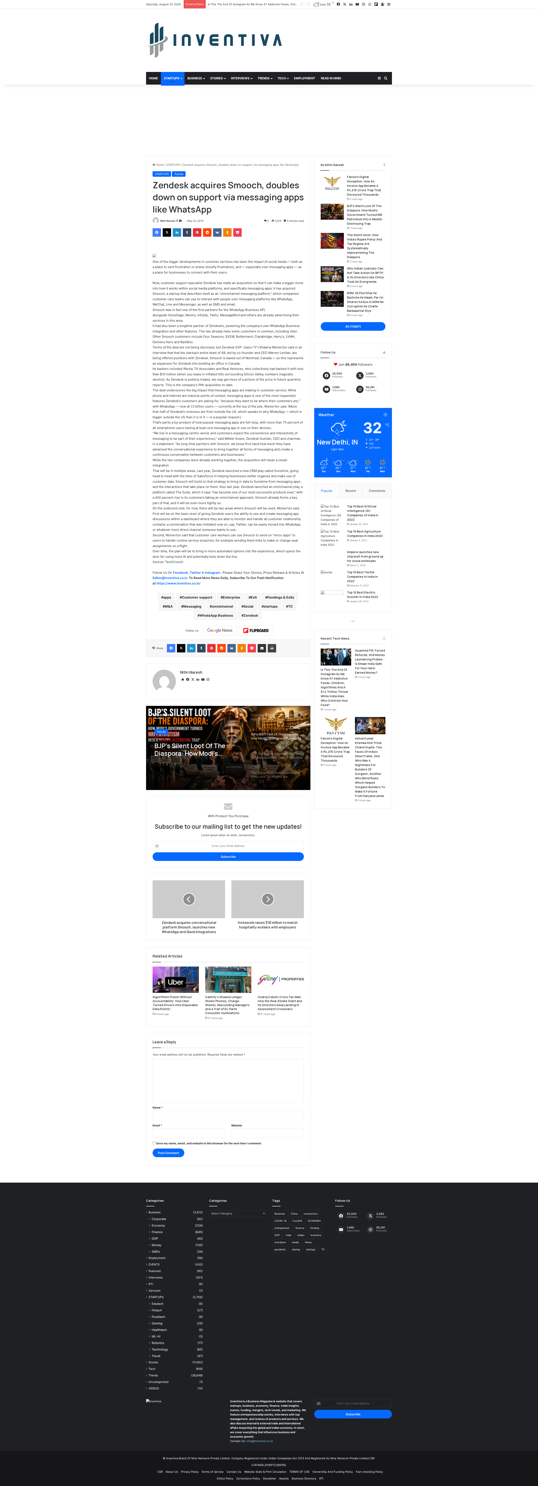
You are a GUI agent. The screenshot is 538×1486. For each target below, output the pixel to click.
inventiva (315, 1235)
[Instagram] (207, 679)
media (295, 1242)
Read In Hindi (331, 78)
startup (296, 1249)
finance (299, 1228)
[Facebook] (157, 232)
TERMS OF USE (299, 1471)
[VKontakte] (217, 232)
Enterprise (231, 597)
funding (314, 1228)
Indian (301, 1235)
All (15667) (353, 326)
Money (156, 1245)
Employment (304, 78)
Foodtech (158, 1317)
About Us (172, 1471)
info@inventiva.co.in (260, 1441)
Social (248, 606)
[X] (167, 232)
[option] (228, 748)
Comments (377, 491)
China (294, 1213)
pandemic (280, 1249)
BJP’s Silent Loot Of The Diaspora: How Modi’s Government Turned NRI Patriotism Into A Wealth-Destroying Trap (365, 215)
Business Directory (304, 1478)
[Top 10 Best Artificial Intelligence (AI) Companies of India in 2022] (332, 515)
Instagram (213, 573)
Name (158, 1107)
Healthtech (159, 1330)
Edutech (157, 1303)
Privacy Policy (190, 1471)
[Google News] (220, 630)
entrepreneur (282, 1228)
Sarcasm (155, 1290)
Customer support (197, 597)
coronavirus (311, 1213)
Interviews (240, 78)
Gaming (157, 1323)
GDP (155, 1238)
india (288, 1235)
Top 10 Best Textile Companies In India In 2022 (362, 576)
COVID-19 (280, 1220)
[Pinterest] (197, 232)
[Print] (272, 648)
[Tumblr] (187, 232)
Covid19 (297, 1220)
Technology (160, 1349)
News (308, 1242)
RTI (151, 1284)
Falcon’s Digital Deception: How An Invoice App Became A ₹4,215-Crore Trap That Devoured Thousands (364, 186)
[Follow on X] (177, 220)
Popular (326, 491)
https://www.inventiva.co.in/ (178, 583)
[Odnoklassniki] (227, 232)
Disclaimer (269, 1478)
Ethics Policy (225, 1478)
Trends (263, 78)
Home (153, 78)
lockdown (280, 1242)
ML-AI (156, 1336)
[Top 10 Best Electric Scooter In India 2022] (332, 598)
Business (194, 78)
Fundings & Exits (280, 597)
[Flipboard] (256, 630)
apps (167, 597)
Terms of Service (213, 1471)
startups (271, 606)
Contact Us (234, 1471)
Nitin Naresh (167, 220)
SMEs (156, 1251)
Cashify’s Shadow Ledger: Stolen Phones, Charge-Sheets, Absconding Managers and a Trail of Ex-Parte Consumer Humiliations (227, 1005)
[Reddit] (207, 232)
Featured (155, 1271)
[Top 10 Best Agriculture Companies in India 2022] (332, 538)
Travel (156, 1356)
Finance (157, 1232)
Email (157, 1125)
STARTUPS (173, 164)
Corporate (159, 1219)
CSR (160, 1471)
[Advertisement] (269, 120)
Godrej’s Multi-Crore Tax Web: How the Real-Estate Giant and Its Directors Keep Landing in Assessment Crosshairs (280, 1003)
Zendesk (251, 615)
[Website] (182, 679)
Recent (350, 491)
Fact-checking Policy (369, 1471)
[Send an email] (180, 220)
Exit (254, 597)
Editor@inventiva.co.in (170, 578)
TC (290, 606)
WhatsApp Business (216, 615)
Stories (216, 78)
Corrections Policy (248, 1478)
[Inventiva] (214, 40)
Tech (282, 78)
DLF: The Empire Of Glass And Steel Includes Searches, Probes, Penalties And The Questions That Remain (198, 749)
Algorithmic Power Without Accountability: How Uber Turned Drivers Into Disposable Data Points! (175, 1003)
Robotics (158, 1343)
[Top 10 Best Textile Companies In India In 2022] (332, 578)
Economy (158, 1225)
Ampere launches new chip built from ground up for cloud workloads (365, 556)
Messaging (192, 606)
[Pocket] (237, 232)
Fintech (157, 1310)
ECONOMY (314, 1220)
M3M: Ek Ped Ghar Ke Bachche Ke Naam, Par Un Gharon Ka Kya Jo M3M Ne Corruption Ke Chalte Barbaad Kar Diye (365, 302)
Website (236, 1125)
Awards (284, 1478)
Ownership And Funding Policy (333, 1471)
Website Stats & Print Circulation (265, 1471)
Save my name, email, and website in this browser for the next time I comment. (209, 1143)
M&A (169, 606)
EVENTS (154, 1264)
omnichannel (222, 606)
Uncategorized (158, 1382)
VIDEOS (154, 1388)
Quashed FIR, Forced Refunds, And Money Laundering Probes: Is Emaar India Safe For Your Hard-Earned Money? (282, 4)
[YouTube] (202, 679)
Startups (171, 78)
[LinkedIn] (177, 232)
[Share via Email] (262, 648)
